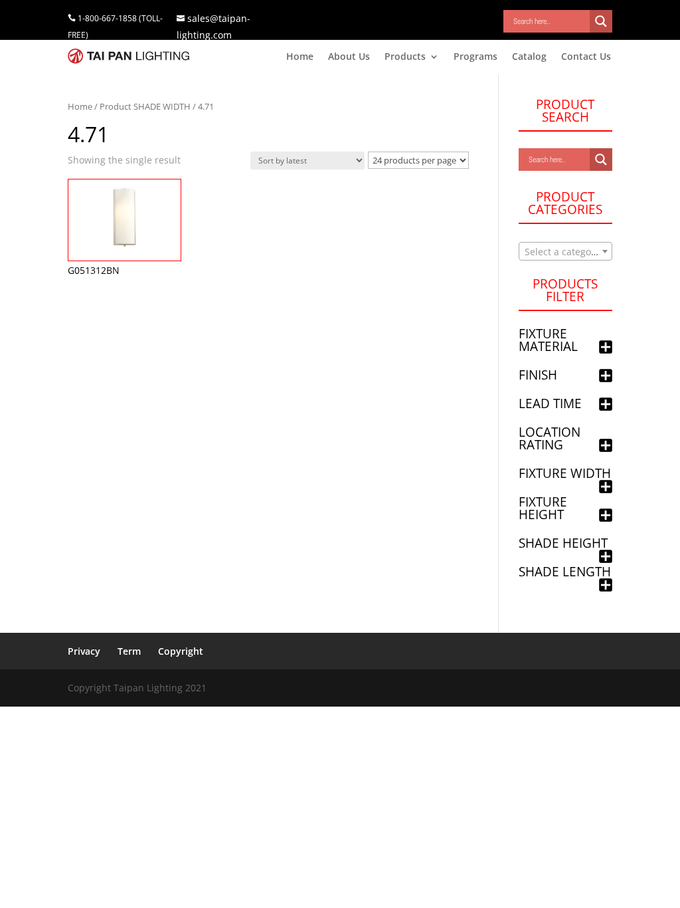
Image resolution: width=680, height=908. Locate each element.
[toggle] (605, 348)
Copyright (180, 651)
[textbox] (565, 252)
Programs (475, 57)
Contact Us (586, 57)
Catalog (529, 57)
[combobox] (565, 251)
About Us (349, 57)
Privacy (84, 651)
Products (405, 57)
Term (129, 651)
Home (299, 57)
